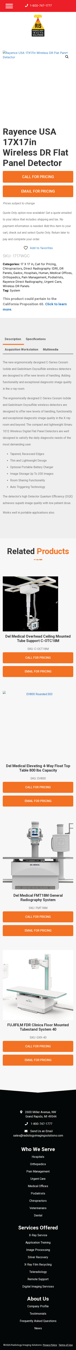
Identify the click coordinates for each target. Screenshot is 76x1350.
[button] (67, 57)
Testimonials (38, 1313)
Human (43, 273)
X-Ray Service (38, 1235)
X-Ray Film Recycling (38, 1264)
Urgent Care (52, 281)
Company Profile (38, 1306)
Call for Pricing (38, 177)
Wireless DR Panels (16, 286)
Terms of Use (66, 1345)
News (38, 1328)
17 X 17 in (26, 264)
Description (13, 339)
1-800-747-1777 (40, 5)
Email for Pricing (38, 191)
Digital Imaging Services (38, 1286)
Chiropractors (12, 268)
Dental (38, 1215)
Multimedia (50, 349)
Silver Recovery (38, 1257)
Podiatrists (55, 277)
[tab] (13, 339)
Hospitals (30, 273)
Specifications (36, 339)
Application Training (38, 1242)
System (15, 290)
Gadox (18, 273)
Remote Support (38, 1279)
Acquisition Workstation (21, 349)
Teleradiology (38, 1272)
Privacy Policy (50, 1345)
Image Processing (38, 1250)
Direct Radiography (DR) (41, 268)
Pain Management (34, 277)
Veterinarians (38, 1208)
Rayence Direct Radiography (23, 281)
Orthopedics (11, 277)
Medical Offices (61, 273)
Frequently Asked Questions (38, 1321)
